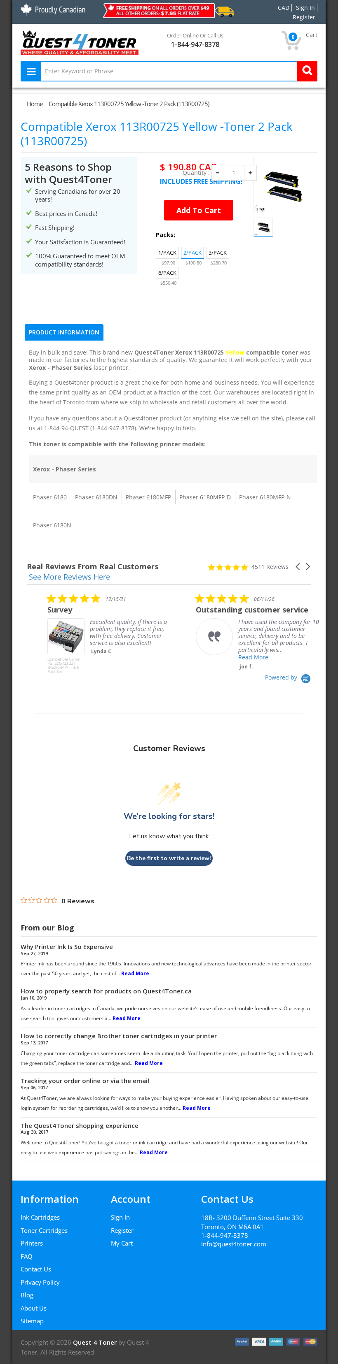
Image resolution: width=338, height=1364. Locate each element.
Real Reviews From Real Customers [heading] (92, 566)
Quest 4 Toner (95, 1342)
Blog (27, 1295)
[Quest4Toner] (79, 42)
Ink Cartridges (40, 1217)
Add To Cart (198, 210)
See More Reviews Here (69, 577)
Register (122, 1230)
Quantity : (196, 172)
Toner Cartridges (44, 1230)
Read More (233, 657)
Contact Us (36, 1269)
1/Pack (167, 252)
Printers (32, 1243)
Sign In (120, 1217)
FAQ (27, 1256)
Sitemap (32, 1321)
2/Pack (192, 252)
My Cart (122, 1243)
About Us (34, 1308)
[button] (298, 566)
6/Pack (167, 272)
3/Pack (218, 252)
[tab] (64, 332)
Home (34, 104)
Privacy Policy (40, 1282)
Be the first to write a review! (169, 858)
